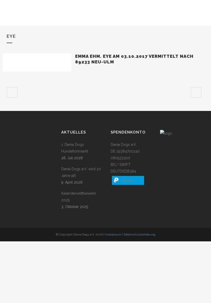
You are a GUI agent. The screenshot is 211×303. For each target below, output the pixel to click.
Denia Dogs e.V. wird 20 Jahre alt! (81, 172)
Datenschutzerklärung (139, 234)
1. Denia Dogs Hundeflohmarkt (74, 148)
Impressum (113, 234)
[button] (128, 180)
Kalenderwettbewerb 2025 (78, 196)
